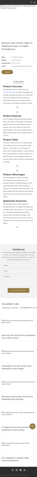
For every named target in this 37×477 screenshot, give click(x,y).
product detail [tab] (18, 81)
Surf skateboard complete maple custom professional (15, 459)
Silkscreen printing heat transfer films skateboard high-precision (17, 398)
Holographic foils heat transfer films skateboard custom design (17, 367)
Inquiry (7, 72)
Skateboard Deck (9, 92)
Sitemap (26, 475)
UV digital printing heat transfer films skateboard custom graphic (17, 428)
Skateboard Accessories (10, 308)
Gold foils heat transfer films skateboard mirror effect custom (18, 336)
